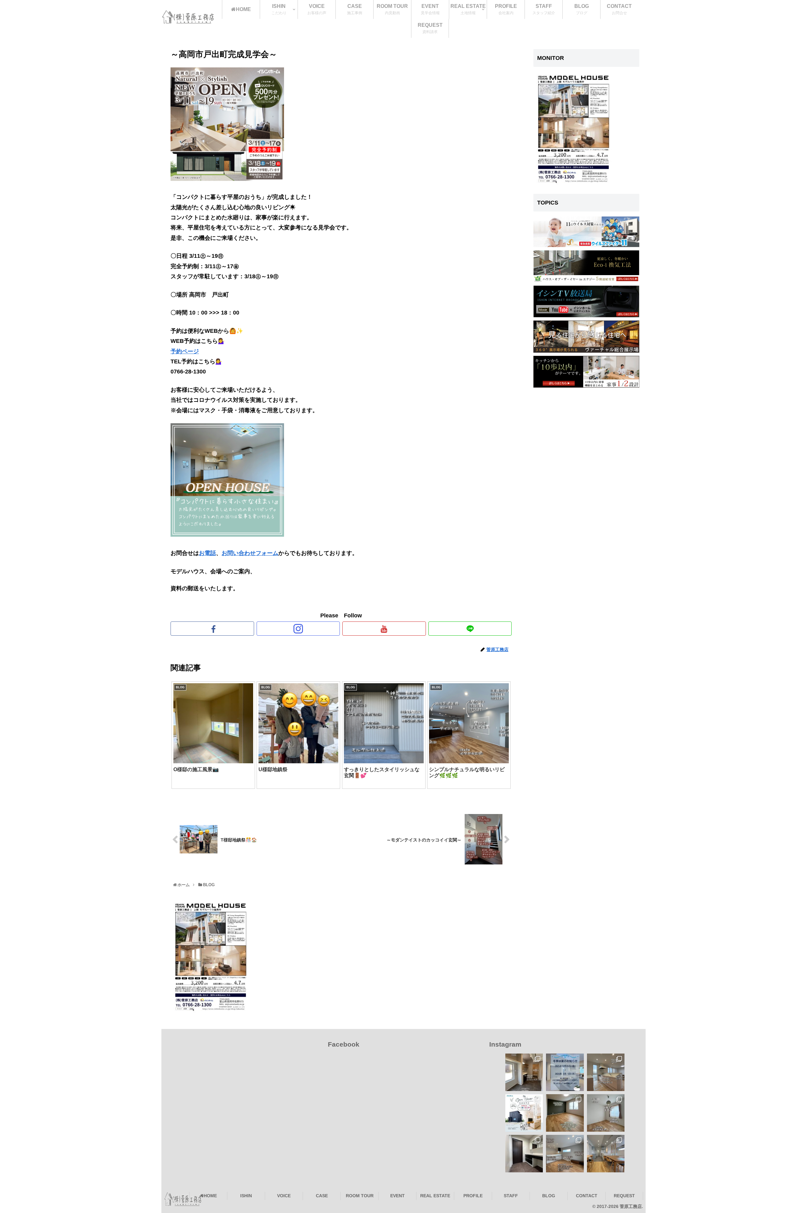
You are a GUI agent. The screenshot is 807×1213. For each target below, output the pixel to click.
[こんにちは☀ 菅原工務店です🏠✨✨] (524, 1072)
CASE (322, 1195)
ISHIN (246, 1195)
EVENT (397, 1195)
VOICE (284, 1195)
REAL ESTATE (435, 1195)
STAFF (511, 1195)
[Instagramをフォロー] (298, 628)
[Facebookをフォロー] (212, 628)
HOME (210, 1195)
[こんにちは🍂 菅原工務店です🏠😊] (564, 1153)
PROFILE (473, 1195)
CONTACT (586, 1195)
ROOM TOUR (360, 1195)
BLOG (548, 1195)
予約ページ (185, 351)
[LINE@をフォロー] (470, 628)
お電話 (207, 553)
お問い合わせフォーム (250, 553)
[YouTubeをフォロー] (384, 628)
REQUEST (624, 1195)
